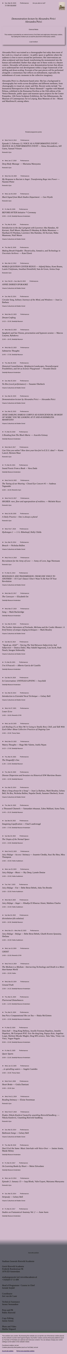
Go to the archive (33, 1253)
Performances (24, 3)
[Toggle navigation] (62, 6)
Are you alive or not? (39, 3)
